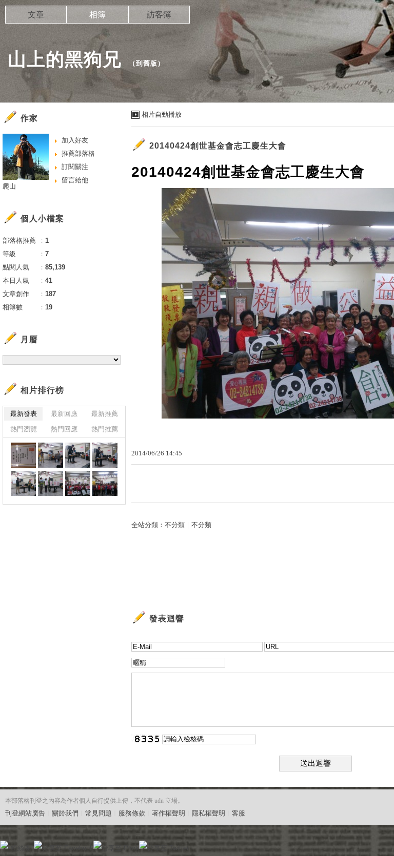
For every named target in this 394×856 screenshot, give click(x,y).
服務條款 (132, 813)
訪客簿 (159, 14)
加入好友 (75, 140)
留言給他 (75, 180)
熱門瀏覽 (23, 429)
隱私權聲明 (208, 813)
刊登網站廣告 (25, 813)
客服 (238, 813)
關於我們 (65, 813)
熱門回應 (64, 429)
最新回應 (64, 413)
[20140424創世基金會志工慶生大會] (23, 455)
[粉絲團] (4, 845)
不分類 (175, 525)
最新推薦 (104, 413)
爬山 (9, 186)
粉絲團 (21, 848)
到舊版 (146, 63)
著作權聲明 (168, 813)
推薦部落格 (78, 153)
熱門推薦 (104, 429)
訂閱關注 (75, 167)
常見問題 (98, 813)
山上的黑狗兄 (65, 59)
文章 (36, 14)
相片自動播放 (162, 114)
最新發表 (23, 413)
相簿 (97, 14)
